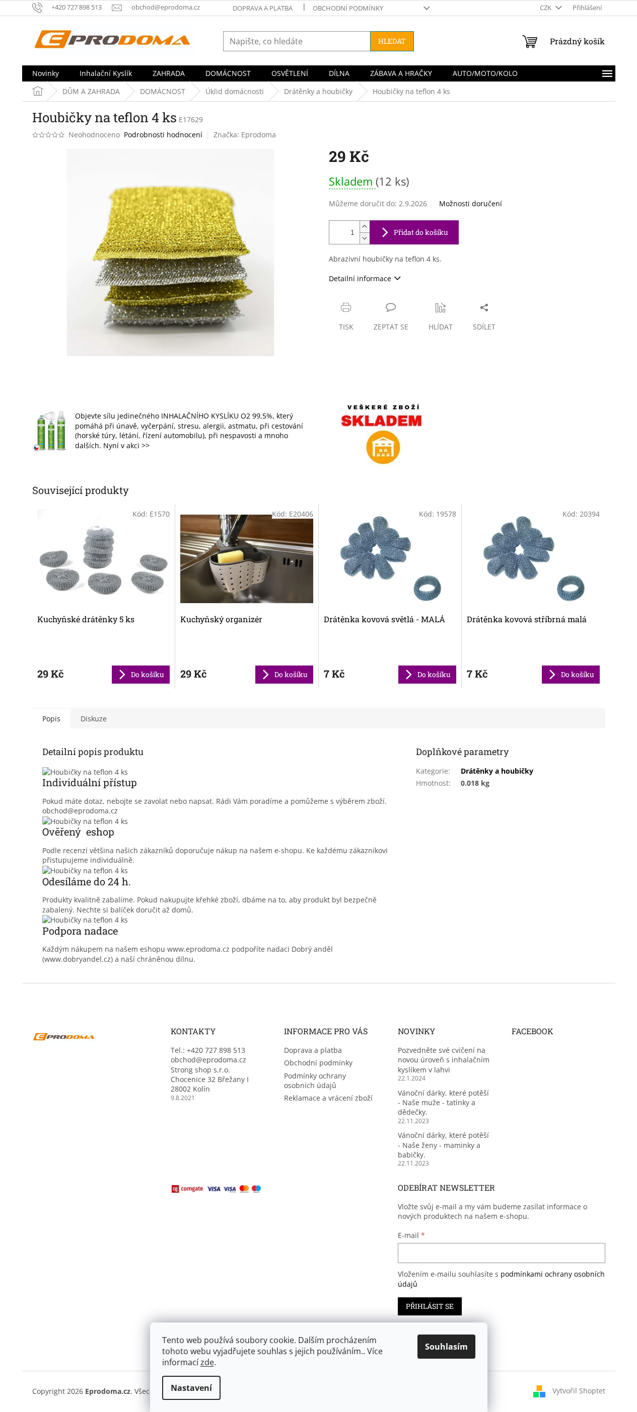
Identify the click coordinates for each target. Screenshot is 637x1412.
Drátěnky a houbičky (497, 771)
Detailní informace (360, 278)
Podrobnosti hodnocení (163, 134)
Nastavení (191, 1387)
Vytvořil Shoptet (578, 1390)
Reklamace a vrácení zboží (328, 1098)
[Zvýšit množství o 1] (365, 226)
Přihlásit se (430, 1306)
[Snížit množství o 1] (365, 238)
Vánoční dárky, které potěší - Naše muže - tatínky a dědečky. (443, 1102)
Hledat (392, 41)
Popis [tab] (51, 718)
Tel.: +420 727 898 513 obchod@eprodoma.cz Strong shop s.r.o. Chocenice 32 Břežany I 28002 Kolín (210, 1069)
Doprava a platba (263, 8)
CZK (546, 7)
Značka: (245, 134)
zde (207, 1362)
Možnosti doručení (470, 203)
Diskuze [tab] (94, 718)
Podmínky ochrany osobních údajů (315, 1080)
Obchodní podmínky (348, 8)
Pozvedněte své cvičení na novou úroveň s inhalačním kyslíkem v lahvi (443, 1059)
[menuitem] (45, 73)
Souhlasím (446, 1346)
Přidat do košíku (421, 232)
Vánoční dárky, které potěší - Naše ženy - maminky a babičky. (443, 1144)
